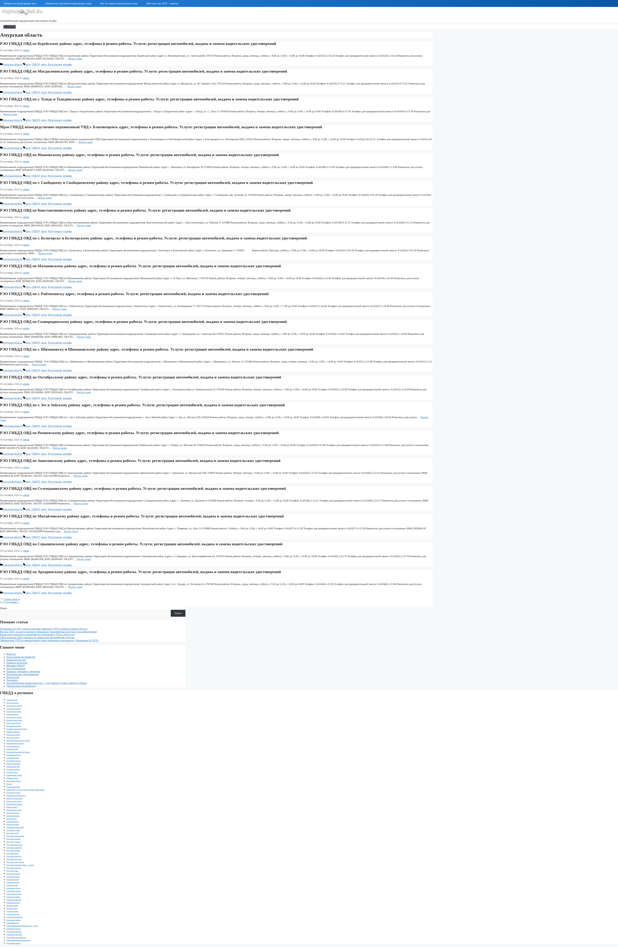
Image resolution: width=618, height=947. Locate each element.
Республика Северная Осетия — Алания (20, 865)
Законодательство (16, 660)
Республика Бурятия (13, 839)
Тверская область (12, 905)
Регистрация (55, 64)
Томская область (12, 908)
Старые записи (11, 599)
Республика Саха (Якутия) (15, 862)
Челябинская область (13, 929)
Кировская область (12, 758)
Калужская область (12, 746)
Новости (11, 654)
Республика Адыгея (13, 830)
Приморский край (12, 821)
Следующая (12, 602)
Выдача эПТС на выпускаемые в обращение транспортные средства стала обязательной (48, 631)
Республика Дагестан (13, 842)
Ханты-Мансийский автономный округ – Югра (22, 926)
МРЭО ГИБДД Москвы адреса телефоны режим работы (25, 790)
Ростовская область (13, 876)
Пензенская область (13, 816)
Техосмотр (12, 680)
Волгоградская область (14, 720)
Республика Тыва (12, 871)
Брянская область (12, 714)
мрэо (44, 64)
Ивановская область (13, 735)
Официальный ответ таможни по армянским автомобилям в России (37, 637)
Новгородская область (14, 801)
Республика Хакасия (13, 874)
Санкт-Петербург (12, 885)
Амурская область (12, 64)
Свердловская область (14, 894)
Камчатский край (12, 749)
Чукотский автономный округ (16, 937)
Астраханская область (13, 709)
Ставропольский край (13, 900)
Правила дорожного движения (23, 671)
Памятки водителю (17, 662)
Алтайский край (11, 700)
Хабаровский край (12, 923)
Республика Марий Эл (14, 856)
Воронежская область (13, 726)
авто (28, 64)
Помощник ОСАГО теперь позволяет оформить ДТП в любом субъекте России (43, 628)
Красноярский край (12, 766)
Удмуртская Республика (14, 917)
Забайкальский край (13, 732)
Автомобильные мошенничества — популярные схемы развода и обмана (46, 683)
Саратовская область (13, 888)
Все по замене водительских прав (118, 3)
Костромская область (13, 761)
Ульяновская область (13, 920)
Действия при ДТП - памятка (162, 3)
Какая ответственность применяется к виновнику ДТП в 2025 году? (37, 634)
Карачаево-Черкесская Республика (18, 752)
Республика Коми (12, 853)
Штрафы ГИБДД (15, 665)
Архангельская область (14, 706)
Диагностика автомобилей (21, 686)
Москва (9, 784)
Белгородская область (13, 711)
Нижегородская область (14, 798)
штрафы (67, 64)
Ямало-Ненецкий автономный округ (18, 940)
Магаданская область (13, 781)
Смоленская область (13, 897)
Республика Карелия (13, 850)
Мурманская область (13, 793)
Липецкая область (12, 778)
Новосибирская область (14, 804)
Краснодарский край (13, 764)
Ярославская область (13, 943)
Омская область (11, 807)
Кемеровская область (13, 755)
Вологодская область (13, 723)
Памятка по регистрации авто (20, 3)
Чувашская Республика (14, 934)
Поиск (3, 608)
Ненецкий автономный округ (16, 795)
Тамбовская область (13, 903)
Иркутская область (12, 737)
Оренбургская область (13, 810)
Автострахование (16, 668)
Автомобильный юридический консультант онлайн (28, 20)
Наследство (12, 677)
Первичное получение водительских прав (68, 3)
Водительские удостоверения (22, 674)
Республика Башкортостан (15, 836)
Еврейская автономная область (16, 729)
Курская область (12, 772)
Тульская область (12, 911)
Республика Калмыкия (14, 848)
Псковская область (12, 824)
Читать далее (75, 58)
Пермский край (11, 819)
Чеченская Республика (14, 932)
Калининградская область (15, 743)
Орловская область (12, 813)
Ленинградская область (14, 775)
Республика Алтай (12, 833)
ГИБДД (36, 64)
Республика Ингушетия (14, 845)
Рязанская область (12, 879)
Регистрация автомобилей (20, 657)
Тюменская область (12, 914)
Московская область (13, 787)
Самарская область (12, 882)
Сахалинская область (13, 891)
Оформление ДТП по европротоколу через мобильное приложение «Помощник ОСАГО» (49, 640)
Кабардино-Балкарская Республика (18, 740)
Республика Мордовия (14, 859)
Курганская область (13, 769)
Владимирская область (14, 717)
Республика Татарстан (13, 868)
